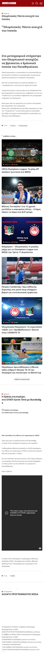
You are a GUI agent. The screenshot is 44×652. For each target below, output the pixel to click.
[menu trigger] (40, 3)
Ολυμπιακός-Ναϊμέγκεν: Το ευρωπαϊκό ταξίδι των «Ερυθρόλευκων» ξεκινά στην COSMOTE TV (22, 329)
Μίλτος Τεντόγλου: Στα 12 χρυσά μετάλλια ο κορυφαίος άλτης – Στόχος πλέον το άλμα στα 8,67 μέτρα (21, 209)
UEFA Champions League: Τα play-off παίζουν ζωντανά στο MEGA (20, 170)
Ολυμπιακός (23, 125)
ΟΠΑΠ (13, 576)
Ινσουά (13, 125)
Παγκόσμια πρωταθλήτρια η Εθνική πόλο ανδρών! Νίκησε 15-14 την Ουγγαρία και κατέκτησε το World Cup (21, 370)
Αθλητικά (6, 13)
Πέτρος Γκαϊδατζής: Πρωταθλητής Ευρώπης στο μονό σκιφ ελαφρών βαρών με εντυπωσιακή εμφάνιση (19, 289)
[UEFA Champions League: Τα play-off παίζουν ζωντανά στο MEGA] (22, 153)
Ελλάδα (16, 164)
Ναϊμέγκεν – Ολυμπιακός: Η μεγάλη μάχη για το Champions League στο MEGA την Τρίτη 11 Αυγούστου (20, 249)
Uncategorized (8, 591)
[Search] (36, 3)
